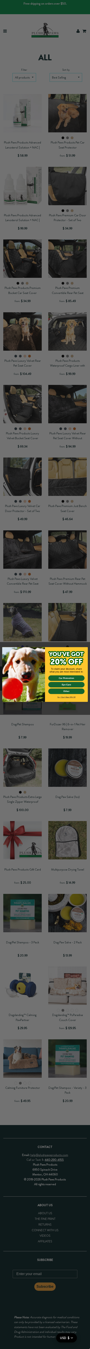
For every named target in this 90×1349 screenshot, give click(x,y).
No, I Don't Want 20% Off (66, 697)
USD (64, 1338)
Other (66, 691)
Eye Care (66, 684)
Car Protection (66, 678)
